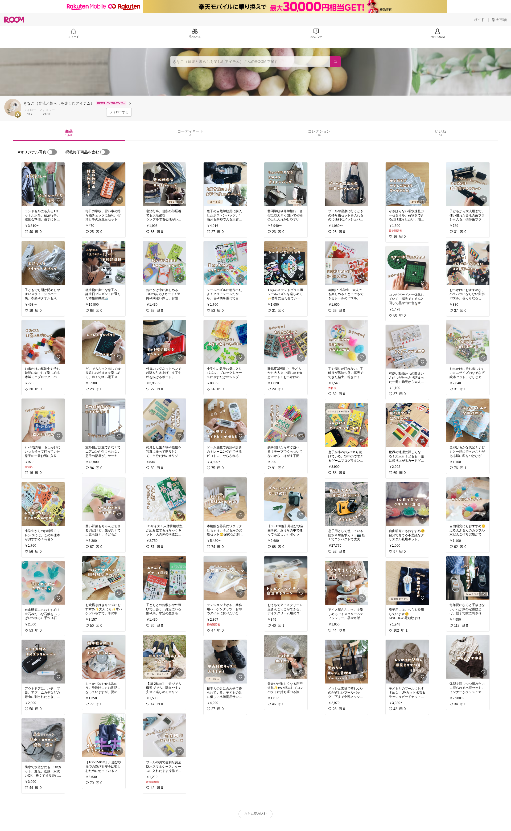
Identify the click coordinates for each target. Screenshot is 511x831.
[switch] (52, 152)
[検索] (335, 61)
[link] (43, 184)
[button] (12, 107)
